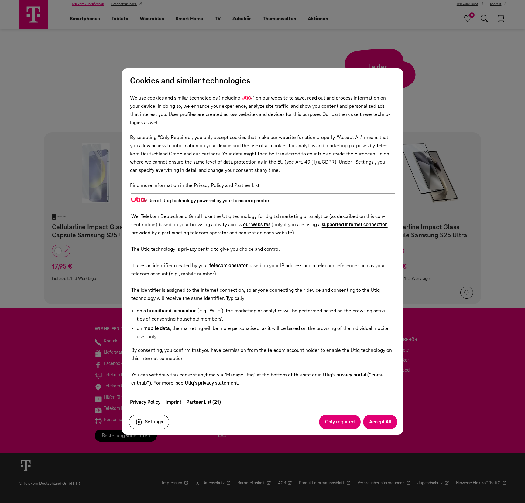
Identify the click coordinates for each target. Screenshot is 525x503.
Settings (154, 422)
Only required (340, 422)
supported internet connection (355, 224)
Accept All (380, 422)
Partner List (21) (203, 402)
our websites (256, 224)
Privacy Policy (145, 402)
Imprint (173, 402)
